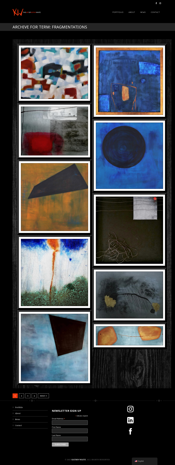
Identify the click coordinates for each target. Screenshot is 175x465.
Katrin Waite (78, 459)
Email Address (58, 418)
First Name (56, 427)
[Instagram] (160, 3)
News (143, 12)
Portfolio (117, 12)
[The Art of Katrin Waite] (27, 12)
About (131, 12)
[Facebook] (156, 3)
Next (42, 396)
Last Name (56, 435)
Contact (155, 12)
